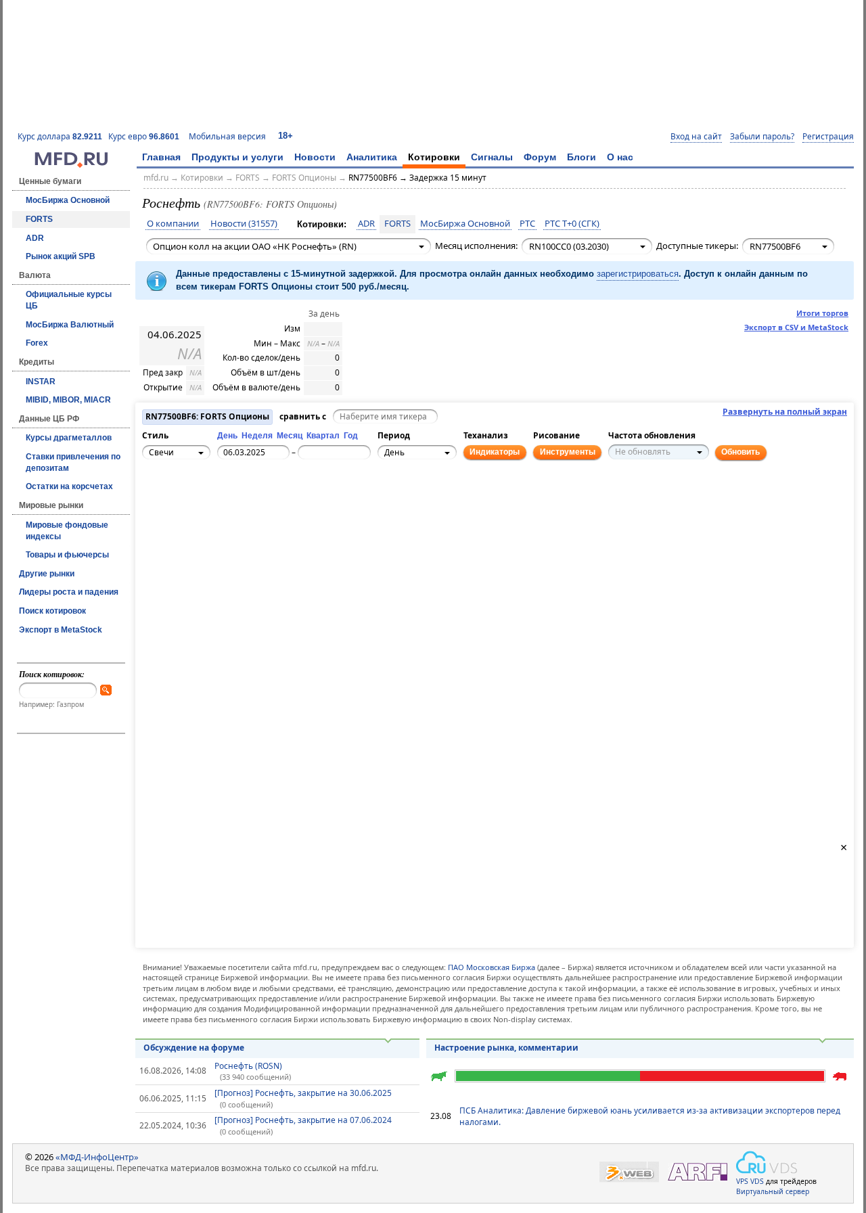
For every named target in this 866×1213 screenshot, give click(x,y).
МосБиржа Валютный (70, 324)
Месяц (289, 435)
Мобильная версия (227, 136)
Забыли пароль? (762, 136)
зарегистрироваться (638, 274)
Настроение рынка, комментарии (506, 1047)
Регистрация (828, 136)
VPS (742, 1181)
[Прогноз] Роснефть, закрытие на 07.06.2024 (303, 1120)
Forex (37, 343)
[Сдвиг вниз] (185, 522)
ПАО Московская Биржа (491, 967)
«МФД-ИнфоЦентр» (97, 1157)
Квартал (323, 435)
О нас (620, 157)
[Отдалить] (214, 514)
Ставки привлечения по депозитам (73, 462)
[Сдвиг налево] (170, 507)
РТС (527, 224)
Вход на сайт (696, 136)
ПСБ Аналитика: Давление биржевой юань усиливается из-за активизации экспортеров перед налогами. (649, 1116)
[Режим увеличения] (155, 514)
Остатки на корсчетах (69, 486)
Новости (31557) (243, 224)
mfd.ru (155, 177)
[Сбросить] (185, 507)
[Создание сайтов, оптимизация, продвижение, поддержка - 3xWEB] (629, 1172)
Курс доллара (60, 136)
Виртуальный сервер (772, 1191)
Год (351, 435)
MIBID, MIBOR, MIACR (68, 400)
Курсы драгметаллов (69, 437)
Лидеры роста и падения (68, 592)
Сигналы (492, 157)
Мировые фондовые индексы (67, 530)
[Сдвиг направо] (199, 507)
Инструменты (567, 452)
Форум (540, 157)
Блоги (581, 157)
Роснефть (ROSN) (248, 1066)
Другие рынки (46, 573)
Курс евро (143, 136)
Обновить (740, 452)
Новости (315, 157)
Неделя (257, 435)
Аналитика (371, 157)
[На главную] (71, 164)
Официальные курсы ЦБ (69, 300)
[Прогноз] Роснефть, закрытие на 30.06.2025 (303, 1093)
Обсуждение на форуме (193, 1047)
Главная (161, 157)
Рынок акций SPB (60, 256)
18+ (285, 136)
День (227, 435)
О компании (173, 224)
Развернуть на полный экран (785, 412)
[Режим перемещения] (155, 499)
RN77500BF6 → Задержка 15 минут (417, 177)
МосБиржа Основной (68, 200)
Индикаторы (495, 452)
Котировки (434, 157)
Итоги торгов (822, 313)
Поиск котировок (52, 611)
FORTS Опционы (304, 177)
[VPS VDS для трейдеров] (766, 1162)
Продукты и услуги (237, 157)
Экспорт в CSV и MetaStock (796, 327)
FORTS (39, 219)
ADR (35, 238)
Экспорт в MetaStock (60, 630)
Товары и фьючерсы (67, 554)
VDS (757, 1181)
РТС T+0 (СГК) (572, 224)
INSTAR (40, 381)
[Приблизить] (214, 499)
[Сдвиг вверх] (185, 492)
